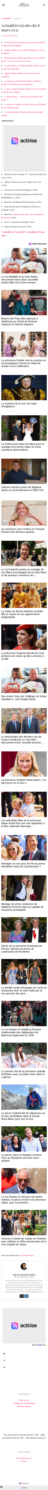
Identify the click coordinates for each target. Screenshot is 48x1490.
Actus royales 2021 (26, 1256)
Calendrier (6, 18)
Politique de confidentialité (24, 1403)
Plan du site (24, 1400)
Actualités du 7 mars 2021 (14, 231)
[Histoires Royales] (24, 5)
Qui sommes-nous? (24, 1458)
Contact (24, 1461)
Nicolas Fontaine (10, 36)
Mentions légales (24, 1406)
